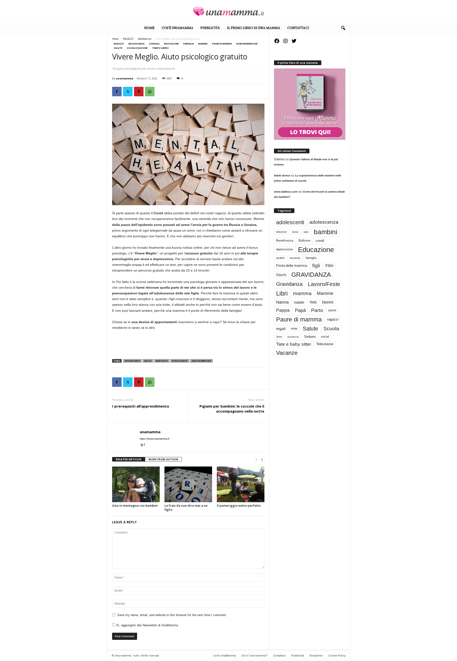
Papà (300, 310)
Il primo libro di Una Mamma (253, 28)
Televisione (324, 344)
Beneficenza (284, 240)
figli (316, 265)
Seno (279, 336)
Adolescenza (144, 38)
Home (149, 28)
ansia (295, 231)
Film (329, 265)
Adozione (281, 231)
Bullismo (304, 240)
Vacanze (287, 353)
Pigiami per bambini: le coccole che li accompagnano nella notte (231, 408)
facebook (295, 258)
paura (332, 310)
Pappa (283, 310)
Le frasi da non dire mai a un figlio (186, 507)
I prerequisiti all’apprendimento (140, 406)
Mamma (203, 43)
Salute (118, 47)
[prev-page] (256, 459)
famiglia (311, 258)
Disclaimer (316, 655)
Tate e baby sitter (293, 344)
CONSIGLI (154, 43)
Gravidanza (289, 284)
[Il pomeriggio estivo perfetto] (240, 484)
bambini (325, 232)
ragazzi (332, 319)
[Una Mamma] (228, 11)
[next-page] (262, 459)
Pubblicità (210, 28)
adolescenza (323, 222)
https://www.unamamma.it (154, 438)
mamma (302, 293)
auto (305, 231)
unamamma (124, 78)
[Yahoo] (142, 445)
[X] (128, 91)
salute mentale (201, 360)
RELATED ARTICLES (128, 459)
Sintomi (310, 337)
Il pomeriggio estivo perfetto (239, 505)
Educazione (171, 43)
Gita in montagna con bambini (135, 505)
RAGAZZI (128, 38)
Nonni (327, 302)
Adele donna (282, 175)
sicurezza (293, 336)
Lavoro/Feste (324, 284)
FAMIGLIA (188, 43)
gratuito (162, 360)
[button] (343, 28)
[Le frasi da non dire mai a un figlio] (188, 484)
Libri (282, 293)
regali (281, 328)
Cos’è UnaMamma (177, 28)
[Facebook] (117, 91)
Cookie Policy (337, 655)
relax (294, 328)
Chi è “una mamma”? (254, 655)
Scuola (331, 328)
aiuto (148, 360)
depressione (284, 249)
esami (280, 258)
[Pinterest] (139, 91)
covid (320, 241)
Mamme (325, 293)
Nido (313, 302)
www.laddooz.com (286, 191)
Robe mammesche (247, 43)
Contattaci (298, 28)
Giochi (281, 275)
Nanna (282, 302)
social (325, 336)
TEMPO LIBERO (160, 47)
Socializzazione (137, 47)
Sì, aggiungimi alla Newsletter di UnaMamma (146, 625)
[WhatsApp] (149, 91)
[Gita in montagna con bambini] (136, 484)
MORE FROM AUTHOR (163, 459)
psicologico (180, 360)
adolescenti (132, 360)
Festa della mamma (291, 265)
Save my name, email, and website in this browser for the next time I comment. (172, 615)
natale (299, 302)
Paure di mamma (222, 43)
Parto (317, 310)
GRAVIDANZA (311, 274)
